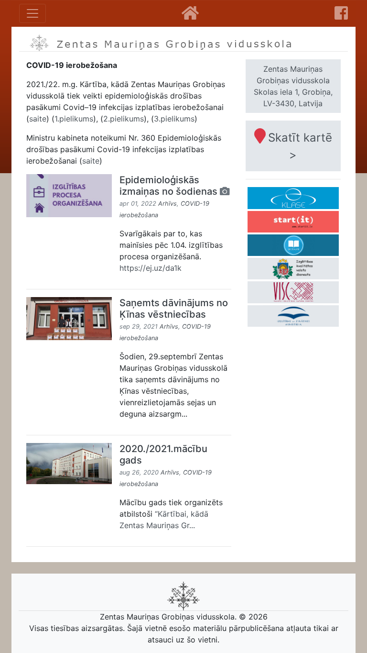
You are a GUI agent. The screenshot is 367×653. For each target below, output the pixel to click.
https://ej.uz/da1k (150, 268)
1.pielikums (73, 118)
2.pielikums (123, 118)
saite (37, 118)
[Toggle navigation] (32, 13)
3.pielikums (174, 118)
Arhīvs (167, 203)
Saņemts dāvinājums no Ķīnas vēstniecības (173, 308)
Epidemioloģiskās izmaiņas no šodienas (169, 185)
